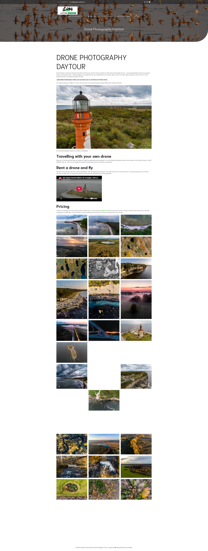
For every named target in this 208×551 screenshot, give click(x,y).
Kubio (130, 547)
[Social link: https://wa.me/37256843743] (144, 2)
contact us (104, 210)
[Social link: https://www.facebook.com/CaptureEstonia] (149, 2)
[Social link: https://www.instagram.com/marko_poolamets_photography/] (147, 2)
